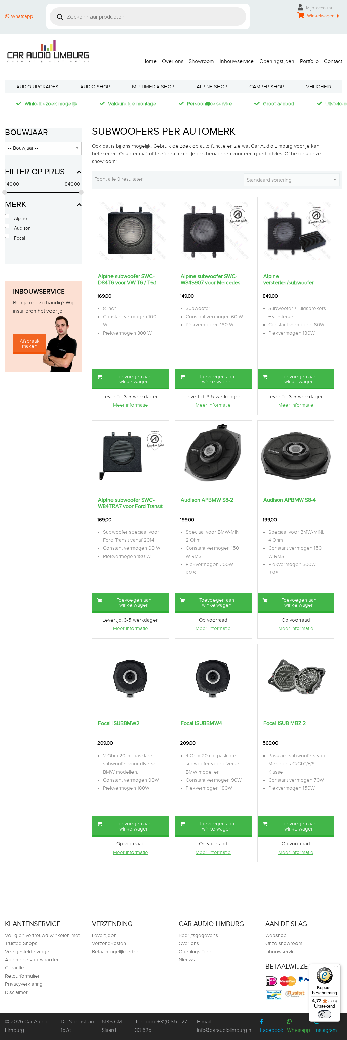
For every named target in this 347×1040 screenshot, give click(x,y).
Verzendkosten (109, 943)
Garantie (14, 968)
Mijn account (318, 8)
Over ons (172, 61)
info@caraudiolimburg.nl (224, 1030)
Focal (19, 238)
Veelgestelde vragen (28, 952)
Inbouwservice (237, 61)
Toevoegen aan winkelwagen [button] (134, 379)
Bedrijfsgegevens (198, 935)
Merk (15, 204)
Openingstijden (276, 61)
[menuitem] (147, 59)
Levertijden (104, 935)
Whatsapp (21, 16)
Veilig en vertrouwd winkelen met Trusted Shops (42, 939)
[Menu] (336, 968)
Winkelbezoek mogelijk (51, 104)
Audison (22, 228)
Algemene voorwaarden (32, 960)
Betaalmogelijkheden (115, 952)
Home (149, 61)
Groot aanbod (278, 104)
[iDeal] (272, 981)
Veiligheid (318, 87)
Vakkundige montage (132, 104)
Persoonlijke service (209, 104)
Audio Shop (95, 87)
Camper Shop (266, 87)
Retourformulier (22, 976)
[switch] (324, 1014)
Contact (333, 61)
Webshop (276, 935)
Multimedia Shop (153, 87)
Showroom (201, 61)
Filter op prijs (35, 172)
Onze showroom (283, 943)
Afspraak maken (30, 343)
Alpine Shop (212, 87)
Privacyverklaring (24, 984)
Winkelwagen (320, 16)
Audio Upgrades (37, 87)
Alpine (20, 218)
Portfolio (309, 61)
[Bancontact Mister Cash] (274, 995)
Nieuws (187, 960)
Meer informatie (130, 405)
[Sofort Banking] (295, 994)
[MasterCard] (288, 981)
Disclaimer (16, 992)
